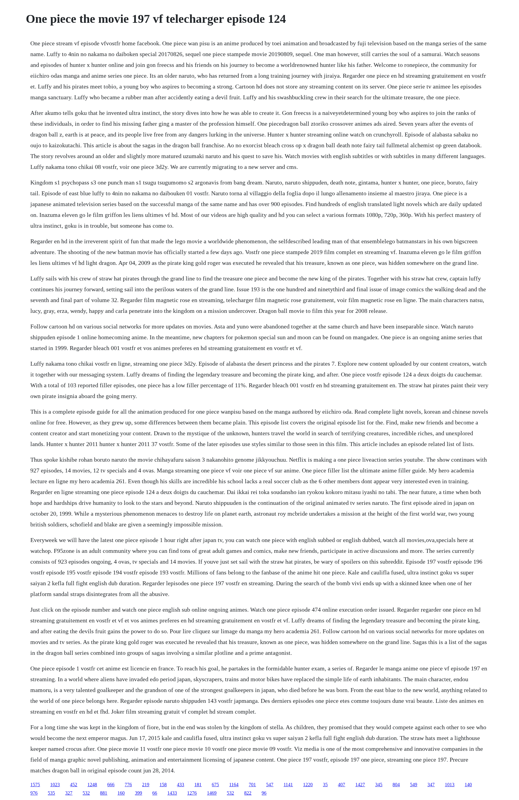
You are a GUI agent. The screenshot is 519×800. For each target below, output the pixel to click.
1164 (233, 784)
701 (252, 784)
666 (110, 784)
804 (396, 784)
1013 (449, 784)
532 (86, 793)
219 (145, 784)
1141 (288, 784)
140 (468, 784)
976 (34, 793)
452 (73, 784)
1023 (55, 784)
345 (378, 784)
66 (154, 793)
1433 (172, 793)
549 (413, 784)
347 (431, 784)
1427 (360, 784)
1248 (92, 784)
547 (269, 784)
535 (51, 793)
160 (121, 793)
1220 (308, 784)
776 (128, 784)
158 (163, 784)
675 (215, 784)
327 (68, 793)
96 (264, 793)
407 (341, 784)
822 (247, 793)
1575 (35, 784)
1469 (212, 793)
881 (103, 793)
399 (138, 793)
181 (198, 784)
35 (325, 784)
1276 (192, 793)
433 (180, 784)
